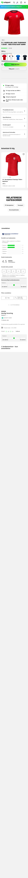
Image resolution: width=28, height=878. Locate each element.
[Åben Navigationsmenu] (25, 2)
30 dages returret (10, 93)
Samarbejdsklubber (14, 209)
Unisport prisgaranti (11, 97)
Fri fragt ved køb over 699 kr (13, 90)
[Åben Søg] (14, 2)
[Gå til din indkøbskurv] (21, 2)
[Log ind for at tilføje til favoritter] (2, 64)
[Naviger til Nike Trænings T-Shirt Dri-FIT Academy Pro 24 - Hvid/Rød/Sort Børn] (11, 57)
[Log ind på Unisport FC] (17, 2)
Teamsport (20, 205)
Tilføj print (14, 69)
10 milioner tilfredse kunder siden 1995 (14, 100)
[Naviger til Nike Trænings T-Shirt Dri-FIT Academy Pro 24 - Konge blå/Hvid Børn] (18, 57)
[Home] (5, 2)
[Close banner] (26, 7)
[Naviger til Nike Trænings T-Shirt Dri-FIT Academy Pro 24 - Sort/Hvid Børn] (25, 57)
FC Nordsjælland (9, 205)
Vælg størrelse (15, 64)
